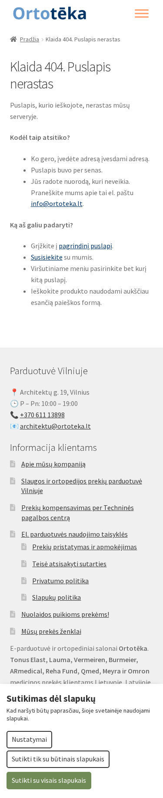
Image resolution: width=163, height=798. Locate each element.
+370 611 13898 (42, 414)
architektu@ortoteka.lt (55, 426)
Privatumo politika (60, 580)
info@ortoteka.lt (57, 203)
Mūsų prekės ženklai (51, 631)
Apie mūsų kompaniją (53, 464)
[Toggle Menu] (142, 13)
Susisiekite (47, 257)
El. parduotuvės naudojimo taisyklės (74, 534)
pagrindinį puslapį (85, 245)
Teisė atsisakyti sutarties (69, 563)
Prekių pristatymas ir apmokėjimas (84, 546)
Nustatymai (29, 739)
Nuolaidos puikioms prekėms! (65, 614)
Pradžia (29, 39)
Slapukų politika (56, 597)
